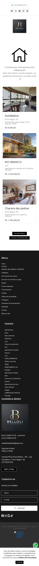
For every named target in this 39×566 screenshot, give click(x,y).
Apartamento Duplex (11, 373)
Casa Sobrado (9, 387)
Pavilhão (7, 370)
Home (4, 263)
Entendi (19, 562)
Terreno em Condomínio (13, 378)
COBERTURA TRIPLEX (12, 393)
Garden (7, 381)
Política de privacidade (9, 296)
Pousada (8, 395)
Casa (6, 333)
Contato (4, 310)
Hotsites (4, 293)
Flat (6, 347)
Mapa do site (6, 313)
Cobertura (8, 338)
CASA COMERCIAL (11, 358)
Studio (7, 364)
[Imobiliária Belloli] (19, 26)
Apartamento (9, 330)
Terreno (7, 353)
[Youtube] (19, 11)
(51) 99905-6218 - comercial (14, 435)
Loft (6, 356)
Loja (6, 341)
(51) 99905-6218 (20, 5)
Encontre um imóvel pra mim (19, 238)
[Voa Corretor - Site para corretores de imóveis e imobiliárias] (19, 537)
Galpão (7, 390)
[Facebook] (11, 11)
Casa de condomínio (11, 344)
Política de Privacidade (27, 558)
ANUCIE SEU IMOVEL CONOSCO (13, 269)
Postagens (5, 300)
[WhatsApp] (35, 545)
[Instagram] (15, 11)
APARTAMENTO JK (11, 367)
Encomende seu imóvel (9, 276)
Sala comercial (9, 335)
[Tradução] (27, 11)
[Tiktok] (23, 11)
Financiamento (6, 289)
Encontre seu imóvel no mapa (11, 279)
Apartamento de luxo (11, 384)
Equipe (4, 283)
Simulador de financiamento (11, 303)
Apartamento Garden (12, 350)
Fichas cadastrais (7, 286)
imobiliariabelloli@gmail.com (12, 443)
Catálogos (5, 272)
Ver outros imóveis (19, 233)
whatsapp (5, 306)
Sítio (6, 376)
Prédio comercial (10, 361)
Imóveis (4, 266)
